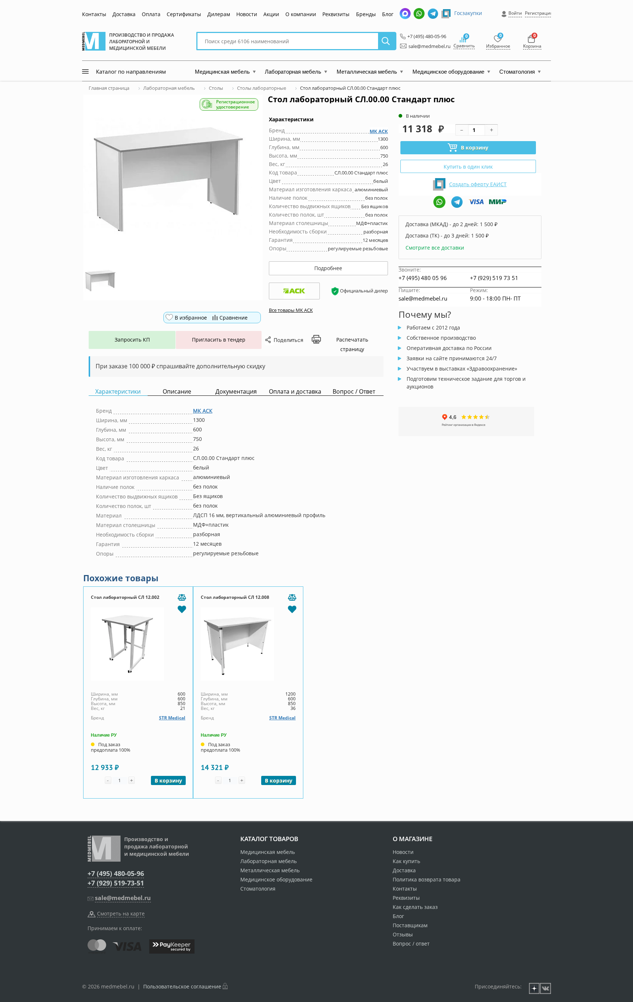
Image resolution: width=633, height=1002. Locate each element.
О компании (300, 14)
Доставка (124, 14)
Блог (387, 14)
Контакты (94, 14)
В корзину (474, 147)
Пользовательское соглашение (182, 986)
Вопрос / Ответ (354, 391)
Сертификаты (184, 14)
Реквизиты (335, 14)
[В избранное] (181, 608)
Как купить (406, 861)
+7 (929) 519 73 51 (494, 277)
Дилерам (218, 14)
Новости (246, 14)
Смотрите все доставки (435, 247)
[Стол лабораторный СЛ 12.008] (248, 644)
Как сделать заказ (415, 906)
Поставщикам (410, 925)
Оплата (151, 14)
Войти (515, 13)
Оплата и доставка (295, 391)
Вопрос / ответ (411, 943)
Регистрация (539, 13)
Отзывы (403, 934)
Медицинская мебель (267, 851)
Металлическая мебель (270, 870)
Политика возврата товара (426, 879)
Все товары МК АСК (291, 310)
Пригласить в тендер (218, 339)
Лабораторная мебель (268, 861)
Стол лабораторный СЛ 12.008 (235, 597)
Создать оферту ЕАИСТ (478, 184)
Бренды (366, 14)
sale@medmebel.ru (425, 46)
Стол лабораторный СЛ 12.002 (125, 597)
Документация (236, 391)
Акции (271, 14)
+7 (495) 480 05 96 (423, 277)
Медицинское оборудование (276, 879)
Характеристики (118, 391)
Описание (177, 391)
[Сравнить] (181, 597)
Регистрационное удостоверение (235, 104)
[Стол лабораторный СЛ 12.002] (138, 644)
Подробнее (328, 268)
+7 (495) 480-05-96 (424, 36)
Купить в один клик (468, 166)
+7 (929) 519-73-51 (116, 882)
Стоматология (257, 888)
